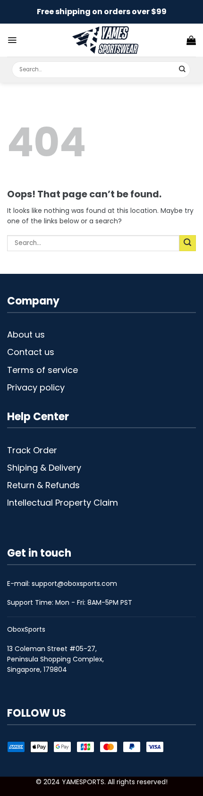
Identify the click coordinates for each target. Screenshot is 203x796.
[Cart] (191, 40)
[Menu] (12, 40)
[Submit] (182, 69)
